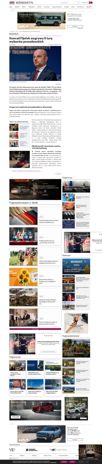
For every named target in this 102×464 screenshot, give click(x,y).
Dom (72, 7)
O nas (10, 455)
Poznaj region (57, 7)
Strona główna (12, 31)
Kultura (46, 7)
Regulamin (78, 455)
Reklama (22, 455)
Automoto (80, 7)
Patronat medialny (63, 455)
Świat (24, 7)
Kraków (89, 7)
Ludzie (66, 7)
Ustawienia (81, 461)
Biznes (17, 7)
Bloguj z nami (47, 455)
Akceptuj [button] (64, 461)
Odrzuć (72, 461)
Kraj (10, 7)
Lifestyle (32, 7)
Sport (39, 7)
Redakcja (34, 455)
